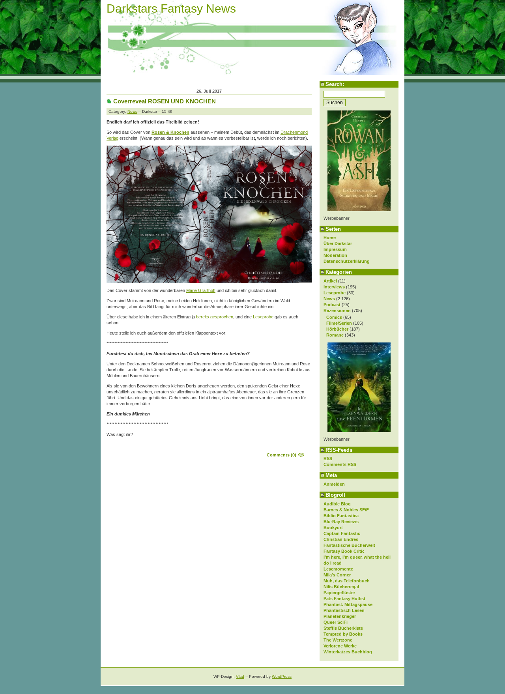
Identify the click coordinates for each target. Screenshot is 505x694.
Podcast (332, 304)
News (329, 298)
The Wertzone (338, 640)
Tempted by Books (343, 634)
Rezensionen (337, 310)
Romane (335, 335)
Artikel (330, 281)
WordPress (282, 676)
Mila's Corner (337, 574)
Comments (340, 464)
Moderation (335, 255)
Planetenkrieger (340, 616)
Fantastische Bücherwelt (349, 545)
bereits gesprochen (214, 316)
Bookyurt (333, 527)
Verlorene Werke (340, 645)
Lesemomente (338, 569)
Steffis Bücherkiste (343, 628)
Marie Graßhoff (200, 290)
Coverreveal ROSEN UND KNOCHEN (164, 101)
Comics (334, 317)
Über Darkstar (338, 243)
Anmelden (334, 484)
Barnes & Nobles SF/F (346, 509)
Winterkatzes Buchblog (348, 651)
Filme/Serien (339, 323)
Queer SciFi (336, 622)
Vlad (240, 676)
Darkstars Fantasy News (171, 8)
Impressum (335, 249)
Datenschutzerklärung (347, 261)
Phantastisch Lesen (344, 610)
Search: (334, 84)
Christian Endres (341, 539)
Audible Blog (337, 503)
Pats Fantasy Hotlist (344, 598)
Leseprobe (335, 292)
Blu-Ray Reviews (341, 521)
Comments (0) (281, 455)
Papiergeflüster (339, 592)
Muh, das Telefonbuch (347, 580)
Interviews (334, 286)
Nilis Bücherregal (341, 586)
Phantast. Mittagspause (348, 604)
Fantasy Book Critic (344, 551)
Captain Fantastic (342, 533)
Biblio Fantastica (341, 515)
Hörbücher (337, 329)
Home (330, 237)
